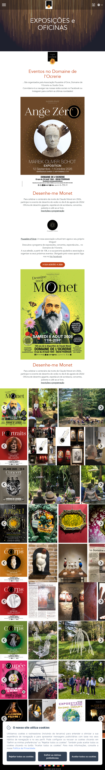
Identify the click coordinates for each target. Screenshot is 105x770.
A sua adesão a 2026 (53, 264)
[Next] (101, 407)
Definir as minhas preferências (52, 756)
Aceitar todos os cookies (84, 756)
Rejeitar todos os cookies (21, 756)
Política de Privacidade (24, 748)
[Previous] (4, 407)
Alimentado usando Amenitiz (52, 769)
